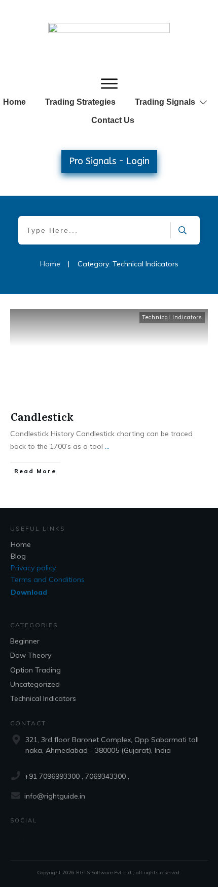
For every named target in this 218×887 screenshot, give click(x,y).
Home (21, 544)
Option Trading (35, 670)
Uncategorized (35, 684)
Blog (18, 556)
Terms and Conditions (48, 579)
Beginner (25, 641)
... (107, 446)
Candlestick (42, 416)
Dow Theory (30, 655)
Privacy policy (33, 567)
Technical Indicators (172, 317)
